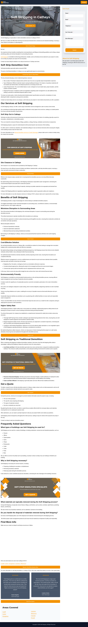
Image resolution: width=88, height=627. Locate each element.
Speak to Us (30, 335)
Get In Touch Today (30, 46)
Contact (84, 2)
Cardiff (2, 563)
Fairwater (33, 615)
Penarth (33, 618)
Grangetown (12, 563)
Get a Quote (29, 25)
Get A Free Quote (30, 601)
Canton (6, 563)
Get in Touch (30, 238)
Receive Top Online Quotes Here (30, 567)
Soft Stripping (4, 56)
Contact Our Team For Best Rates (30, 74)
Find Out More (30, 173)
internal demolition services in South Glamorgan (26, 132)
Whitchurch (23, 563)
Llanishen (17, 563)
